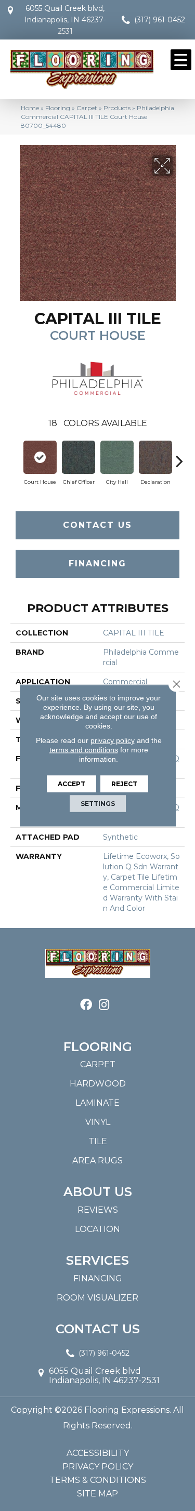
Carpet (86, 108)
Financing (97, 563)
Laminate (97, 1103)
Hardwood (98, 1084)
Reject (124, 784)
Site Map (97, 1494)
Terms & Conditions (97, 1480)
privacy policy (112, 740)
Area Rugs (97, 1160)
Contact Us (97, 525)
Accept (71, 784)
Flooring (57, 108)
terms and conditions (83, 750)
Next (179, 455)
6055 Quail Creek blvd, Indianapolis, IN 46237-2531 (65, 20)
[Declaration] (155, 457)
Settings (98, 803)
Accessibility (98, 1453)
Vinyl (97, 1122)
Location (97, 1229)
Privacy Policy (97, 1467)
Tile (97, 1141)
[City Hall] (117, 457)
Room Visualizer (97, 1298)
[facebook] (86, 1005)
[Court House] (40, 457)
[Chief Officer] (78, 457)
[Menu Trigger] (181, 59)
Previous (15, 455)
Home (30, 108)
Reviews (97, 1210)
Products (117, 108)
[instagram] (104, 1005)
